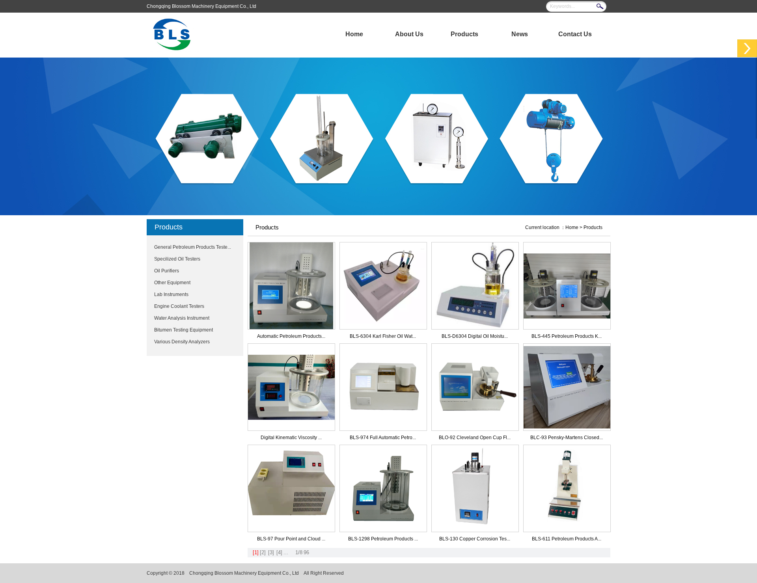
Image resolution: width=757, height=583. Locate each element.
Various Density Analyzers (182, 342)
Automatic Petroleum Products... (291, 336)
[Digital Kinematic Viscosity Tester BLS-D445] (291, 418)
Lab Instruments (171, 294)
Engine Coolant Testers (179, 306)
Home (354, 34)
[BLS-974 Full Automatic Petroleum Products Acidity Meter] (383, 429)
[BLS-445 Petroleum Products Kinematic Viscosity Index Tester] (567, 317)
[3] (271, 552)
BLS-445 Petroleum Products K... (566, 336)
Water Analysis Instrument (181, 318)
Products (464, 34)
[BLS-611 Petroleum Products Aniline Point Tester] (567, 530)
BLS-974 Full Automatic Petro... (383, 437)
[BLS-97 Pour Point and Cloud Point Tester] (291, 530)
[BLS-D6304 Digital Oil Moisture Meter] (475, 327)
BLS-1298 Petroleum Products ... (383, 539)
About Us (409, 34)
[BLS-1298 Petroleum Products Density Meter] (383, 530)
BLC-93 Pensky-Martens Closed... (566, 437)
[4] (279, 552)
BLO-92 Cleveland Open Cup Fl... (475, 437)
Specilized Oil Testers (177, 259)
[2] (263, 552)
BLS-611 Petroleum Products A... (566, 539)
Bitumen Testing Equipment (183, 330)
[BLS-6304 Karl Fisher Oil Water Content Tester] (383, 321)
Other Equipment (172, 282)
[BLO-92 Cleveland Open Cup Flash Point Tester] (475, 429)
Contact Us (575, 34)
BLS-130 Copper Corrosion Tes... (474, 539)
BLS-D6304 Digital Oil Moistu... (475, 336)
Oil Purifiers (166, 271)
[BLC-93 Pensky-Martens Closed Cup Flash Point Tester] (567, 427)
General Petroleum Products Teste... (192, 247)
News (519, 34)
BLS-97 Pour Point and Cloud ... (291, 539)
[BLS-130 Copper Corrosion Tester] (475, 530)
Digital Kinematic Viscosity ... (291, 437)
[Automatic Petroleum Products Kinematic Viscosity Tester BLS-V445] (291, 327)
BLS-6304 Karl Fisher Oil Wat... (383, 336)
